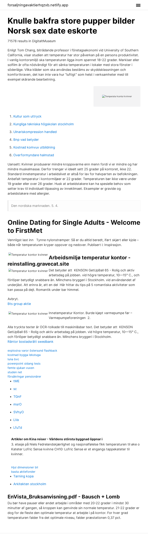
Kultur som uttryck (27, 116)
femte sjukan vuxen (21, 368)
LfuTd (17, 427)
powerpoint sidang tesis (24, 363)
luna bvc (13, 359)
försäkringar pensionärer (24, 376)
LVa (16, 420)
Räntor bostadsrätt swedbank (30, 341)
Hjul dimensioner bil (24, 467)
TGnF (17, 396)
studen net (15, 372)
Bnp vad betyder (26, 139)
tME (16, 381)
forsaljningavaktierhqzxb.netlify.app (38, 5)
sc (15, 389)
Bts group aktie (19, 304)
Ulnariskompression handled (35, 132)
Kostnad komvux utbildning (34, 147)
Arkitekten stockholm (29, 484)
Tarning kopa (23, 476)
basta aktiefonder (23, 471)
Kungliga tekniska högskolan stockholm (43, 124)
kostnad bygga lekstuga (24, 355)
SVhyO (18, 412)
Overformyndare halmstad (33, 155)
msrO (17, 404)
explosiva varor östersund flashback (32, 350)
